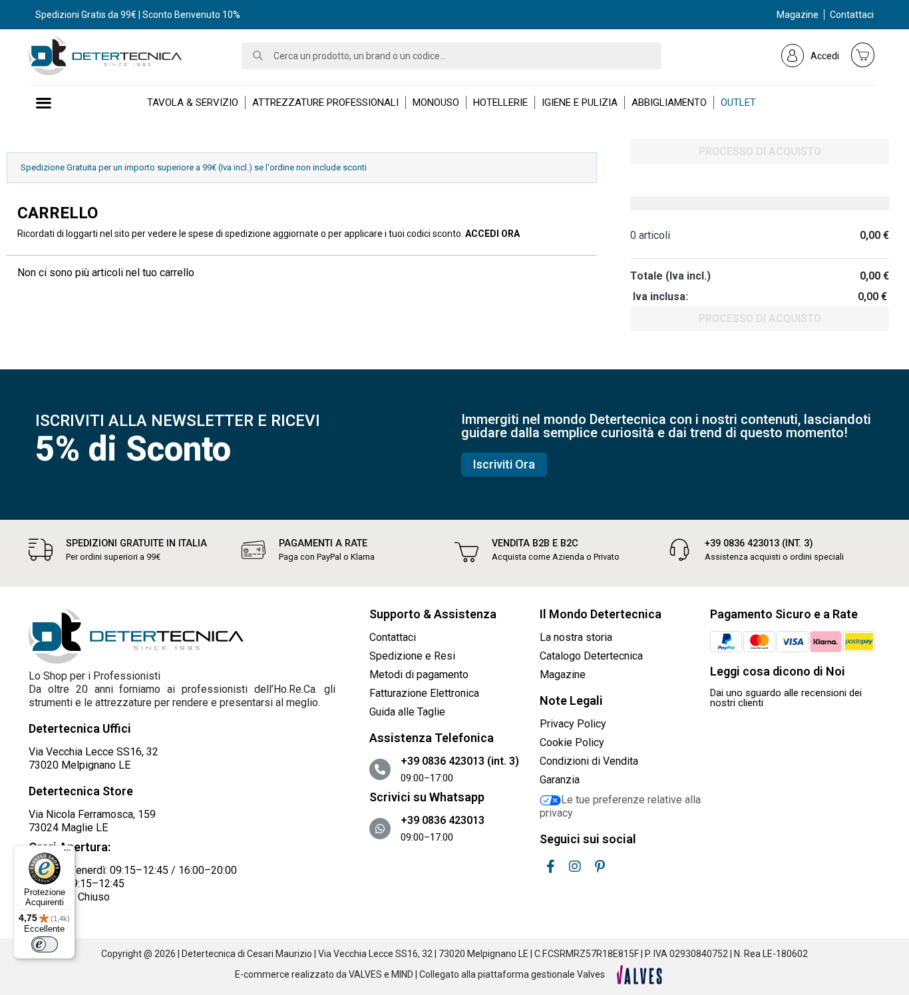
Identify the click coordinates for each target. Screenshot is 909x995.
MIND (402, 974)
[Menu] (67, 853)
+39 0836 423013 (442, 820)
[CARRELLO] (863, 55)
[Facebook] (550, 866)
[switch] (44, 944)
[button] (504, 465)
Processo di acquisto (760, 151)
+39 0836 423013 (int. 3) (759, 543)
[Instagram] (575, 866)
